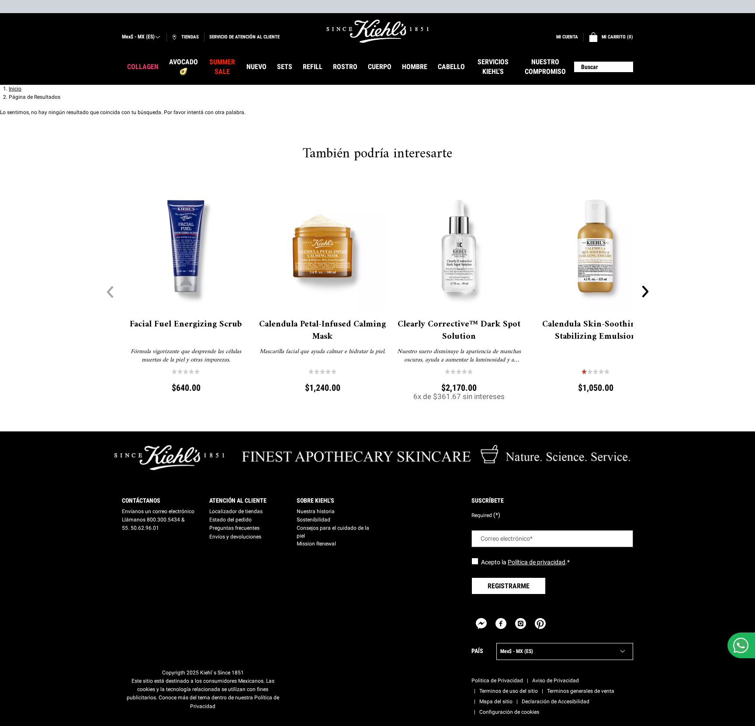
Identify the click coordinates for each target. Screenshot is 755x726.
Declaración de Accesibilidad (555, 701)
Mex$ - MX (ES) (138, 37)
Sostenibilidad (313, 520)
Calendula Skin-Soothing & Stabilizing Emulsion (595, 331)
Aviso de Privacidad (555, 680)
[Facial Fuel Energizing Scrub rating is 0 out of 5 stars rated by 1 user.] (186, 371)
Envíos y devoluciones (235, 537)
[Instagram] (520, 623)
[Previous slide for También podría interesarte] (110, 291)
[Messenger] (481, 623)
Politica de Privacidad (497, 680)
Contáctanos (141, 500)
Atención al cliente (238, 500)
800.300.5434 (163, 520)
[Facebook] (501, 623)
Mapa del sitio (496, 701)
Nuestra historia (316, 511)
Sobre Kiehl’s (315, 500)
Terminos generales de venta (580, 691)
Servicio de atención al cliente (244, 37)
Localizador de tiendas (236, 511)
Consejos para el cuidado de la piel (333, 532)
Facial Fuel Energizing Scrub (186, 325)
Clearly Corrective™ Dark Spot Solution (459, 331)
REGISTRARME (509, 586)
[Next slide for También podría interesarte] (645, 291)
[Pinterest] (540, 623)
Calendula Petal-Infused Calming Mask (322, 331)
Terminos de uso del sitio (508, 691)
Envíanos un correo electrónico (158, 511)
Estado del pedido (230, 520)
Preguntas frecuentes (234, 528)
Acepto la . (525, 562)
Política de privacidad (536, 562)
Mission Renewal (316, 544)
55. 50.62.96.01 (140, 528)
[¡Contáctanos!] (740, 645)
